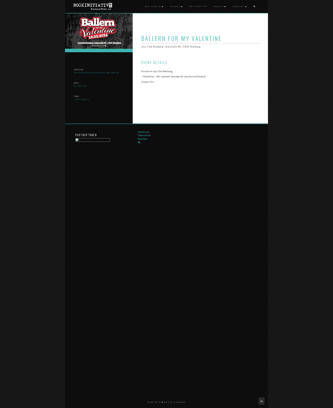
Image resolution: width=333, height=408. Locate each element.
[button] (254, 6)
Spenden (143, 139)
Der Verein (153, 6)
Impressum (144, 132)
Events (175, 6)
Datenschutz (144, 135)
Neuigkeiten (198, 6)
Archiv (219, 6)
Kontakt (239, 6)
